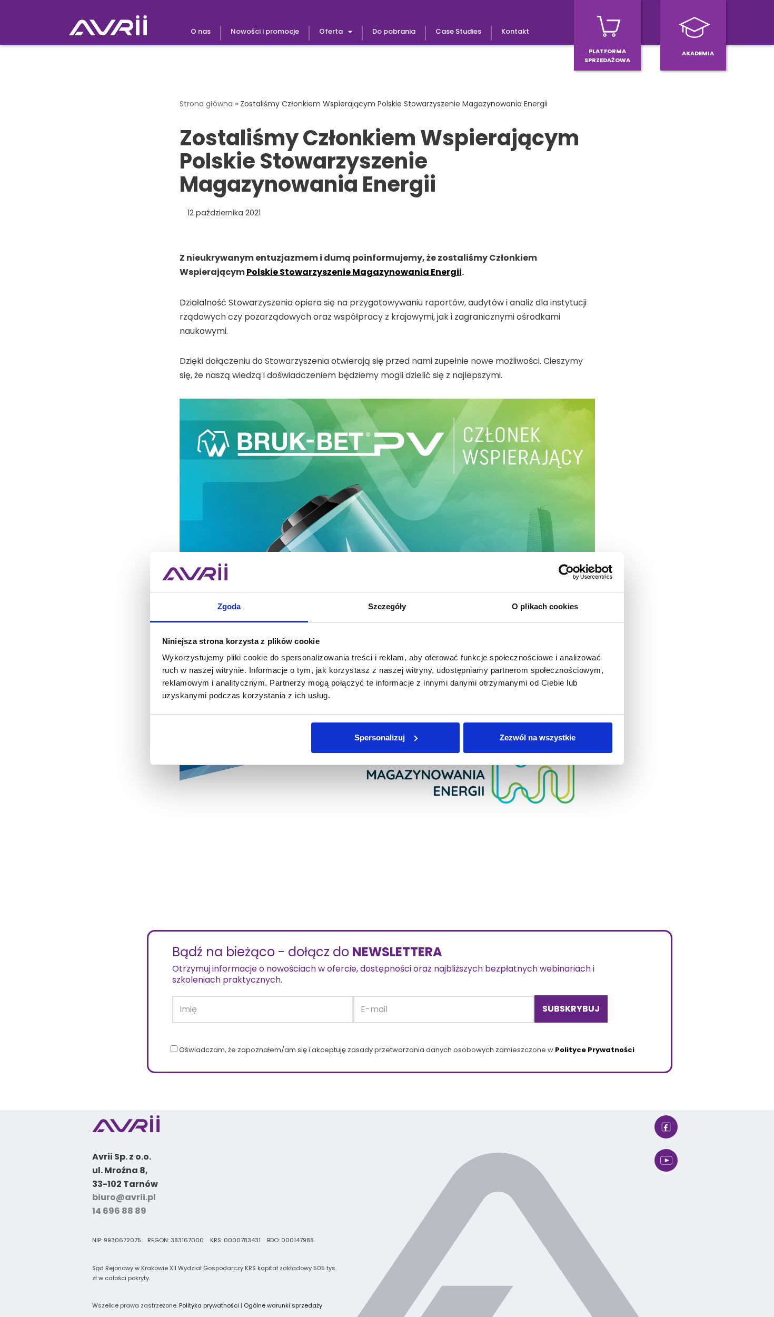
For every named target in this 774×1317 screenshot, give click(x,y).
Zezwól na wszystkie (537, 737)
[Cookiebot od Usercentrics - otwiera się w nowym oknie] (566, 572)
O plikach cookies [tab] (545, 606)
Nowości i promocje (265, 31)
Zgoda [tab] (229, 606)
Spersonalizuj (379, 737)
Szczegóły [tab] (387, 606)
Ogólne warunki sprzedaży (283, 1305)
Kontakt (515, 31)
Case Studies (458, 31)
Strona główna (206, 103)
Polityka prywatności (209, 1305)
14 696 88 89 (119, 1211)
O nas (201, 31)
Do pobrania (393, 31)
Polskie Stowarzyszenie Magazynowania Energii (354, 272)
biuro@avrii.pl (124, 1197)
